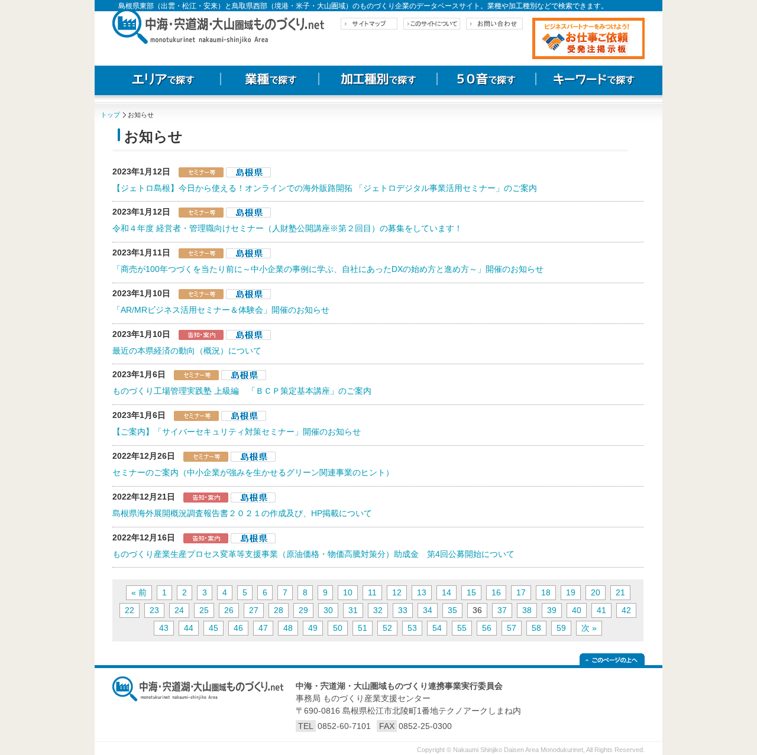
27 (253, 610)
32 (378, 610)
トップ (110, 114)
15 (471, 592)
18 (546, 592)
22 (129, 610)
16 (496, 592)
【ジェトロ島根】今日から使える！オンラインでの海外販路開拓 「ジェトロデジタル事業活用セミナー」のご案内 (324, 188)
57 (511, 628)
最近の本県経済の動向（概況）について (186, 350)
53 (412, 628)
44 (188, 628)
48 (288, 628)
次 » (589, 628)
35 (452, 610)
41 (601, 610)
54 (437, 628)
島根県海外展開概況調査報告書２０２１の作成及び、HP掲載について (242, 513)
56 (486, 628)
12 (397, 592)
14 (446, 592)
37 (502, 610)
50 (337, 628)
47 (263, 628)
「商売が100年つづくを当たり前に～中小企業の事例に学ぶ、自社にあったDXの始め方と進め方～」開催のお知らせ (328, 269)
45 (213, 628)
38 (527, 610)
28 (278, 610)
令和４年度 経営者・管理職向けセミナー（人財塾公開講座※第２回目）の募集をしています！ (287, 228)
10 (347, 592)
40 (576, 610)
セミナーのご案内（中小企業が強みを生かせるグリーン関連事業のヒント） (253, 472)
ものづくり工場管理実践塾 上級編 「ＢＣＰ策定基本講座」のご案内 (241, 391)
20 (595, 592)
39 (552, 610)
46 (238, 628)
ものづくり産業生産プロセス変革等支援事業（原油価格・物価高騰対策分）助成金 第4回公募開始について (313, 554)
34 (427, 610)
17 (521, 592)
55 (462, 628)
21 (620, 592)
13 (421, 592)
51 (362, 628)
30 (328, 610)
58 (536, 628)
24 (179, 610)
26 (229, 610)
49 (313, 628)
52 (387, 628)
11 (372, 592)
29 (303, 610)
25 (204, 610)
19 (570, 592)
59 (561, 628)
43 (164, 628)
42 (626, 610)
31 (353, 610)
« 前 (139, 592)
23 (154, 610)
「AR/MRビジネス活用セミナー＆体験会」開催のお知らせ (220, 310)
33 (402, 610)
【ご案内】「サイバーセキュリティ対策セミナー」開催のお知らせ (236, 431)
